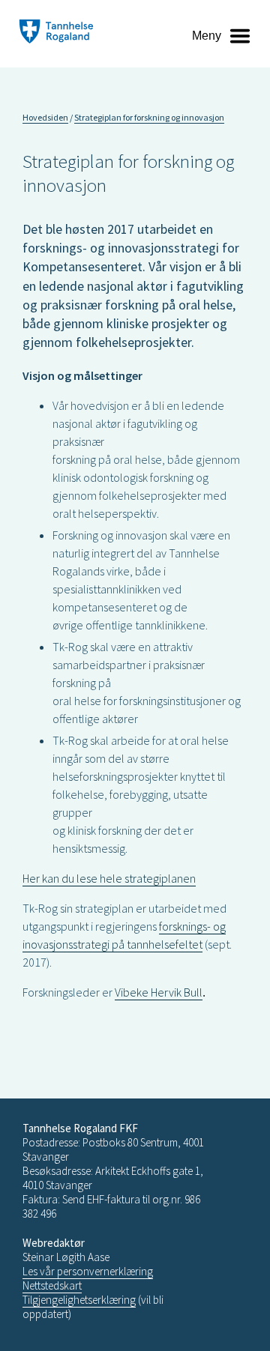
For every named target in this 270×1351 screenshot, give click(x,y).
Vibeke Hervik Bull (158, 992)
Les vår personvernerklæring (87, 1271)
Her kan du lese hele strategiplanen (109, 878)
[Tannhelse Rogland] (56, 33)
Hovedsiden (45, 117)
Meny (206, 35)
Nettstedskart (52, 1285)
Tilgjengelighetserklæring (79, 1300)
